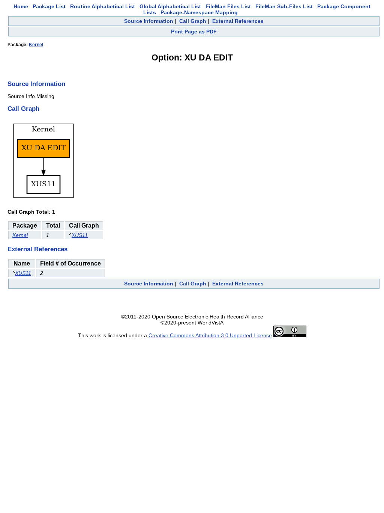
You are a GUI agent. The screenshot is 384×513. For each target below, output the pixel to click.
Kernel (36, 44)
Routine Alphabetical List (102, 6)
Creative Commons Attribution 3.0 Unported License (210, 335)
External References (238, 21)
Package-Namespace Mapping (199, 12)
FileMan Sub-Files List (284, 6)
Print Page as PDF (194, 32)
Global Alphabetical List (170, 6)
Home (21, 6)
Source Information (148, 21)
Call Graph (192, 21)
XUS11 (80, 235)
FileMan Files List (228, 6)
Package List (49, 6)
